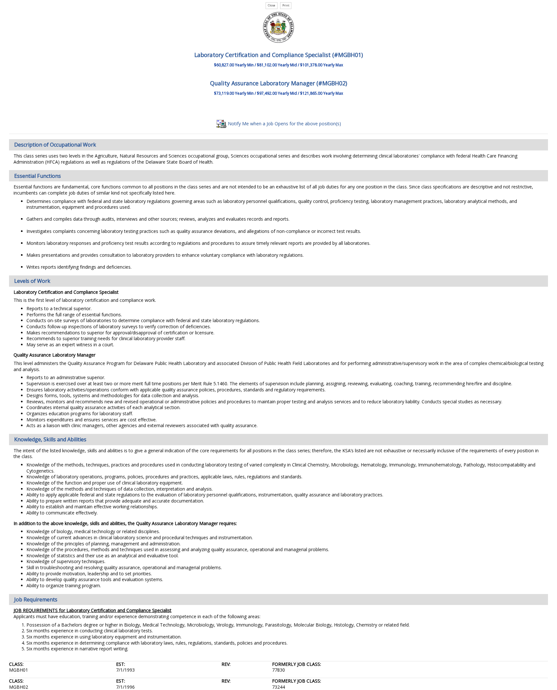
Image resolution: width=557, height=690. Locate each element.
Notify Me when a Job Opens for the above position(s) (284, 123)
